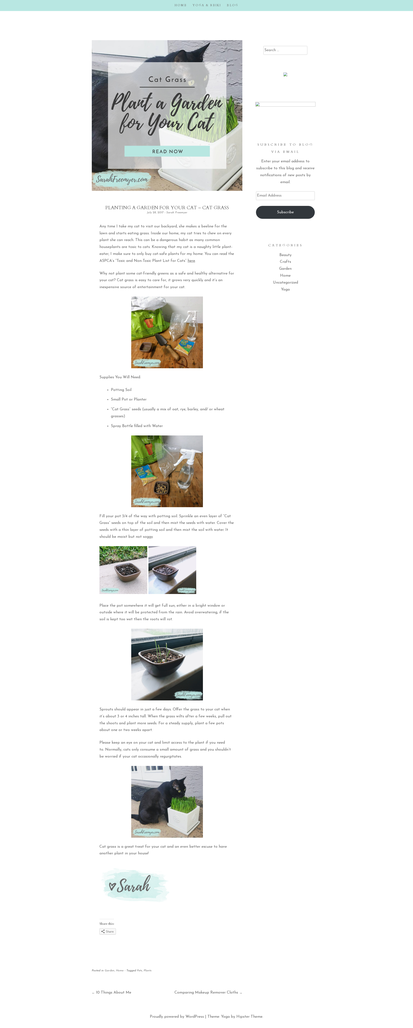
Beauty (285, 255)
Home (181, 5)
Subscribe (285, 212)
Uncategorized (285, 283)
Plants (148, 970)
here (191, 261)
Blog (232, 5)
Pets (139, 970)
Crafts (285, 262)
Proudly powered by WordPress (177, 1017)
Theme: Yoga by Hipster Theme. (235, 1017)
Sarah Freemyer (176, 212)
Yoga (285, 289)
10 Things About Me (111, 993)
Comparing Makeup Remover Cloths (208, 993)
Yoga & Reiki (207, 5)
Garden (109, 970)
